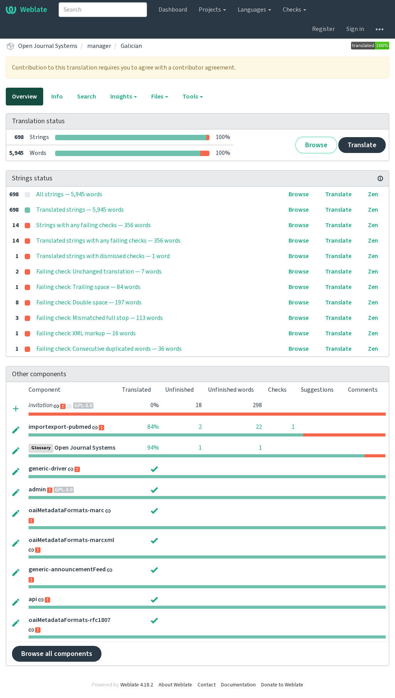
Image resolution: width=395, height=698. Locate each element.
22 (259, 427)
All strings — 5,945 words (69, 194)
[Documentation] (380, 178)
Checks (292, 9)
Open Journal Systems (48, 46)
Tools (190, 96)
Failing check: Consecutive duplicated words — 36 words (109, 349)
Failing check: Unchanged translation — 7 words (99, 271)
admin (37, 489)
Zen (373, 194)
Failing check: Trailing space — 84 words (88, 287)
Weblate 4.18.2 (136, 685)
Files (157, 96)
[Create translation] (15, 408)
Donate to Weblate (282, 685)
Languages (252, 9)
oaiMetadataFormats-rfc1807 (69, 620)
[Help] (379, 29)
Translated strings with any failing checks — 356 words (108, 240)
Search (86, 96)
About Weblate (175, 685)
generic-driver (48, 468)
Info (57, 96)
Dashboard (173, 9)
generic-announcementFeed (67, 569)
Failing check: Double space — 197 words (89, 302)
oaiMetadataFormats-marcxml (71, 540)
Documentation (238, 685)
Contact (207, 685)
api (33, 599)
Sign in (355, 29)
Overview (24, 96)
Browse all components (56, 654)
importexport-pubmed (60, 427)
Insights (121, 96)
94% (153, 447)
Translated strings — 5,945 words (80, 209)
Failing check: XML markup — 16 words (86, 333)
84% (153, 427)
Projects (210, 9)
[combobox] (103, 9)
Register (323, 29)
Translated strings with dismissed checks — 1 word (103, 256)
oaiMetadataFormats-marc (66, 510)
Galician (131, 46)
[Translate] (16, 429)
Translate (362, 145)
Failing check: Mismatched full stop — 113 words (99, 318)
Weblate (33, 9)
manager (99, 46)
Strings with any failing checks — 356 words (93, 225)
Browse (316, 145)
